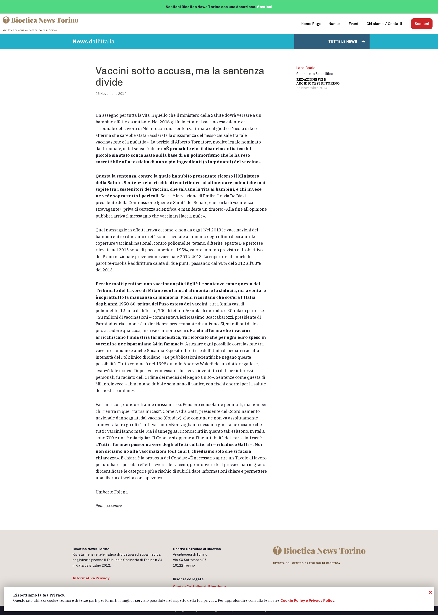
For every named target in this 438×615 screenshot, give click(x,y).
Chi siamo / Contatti (384, 23)
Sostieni (264, 7)
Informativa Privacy (91, 578)
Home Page (311, 23)
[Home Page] (41, 24)
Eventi (354, 23)
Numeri (335, 23)
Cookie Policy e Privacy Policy (307, 600)
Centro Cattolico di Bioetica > (200, 586)
